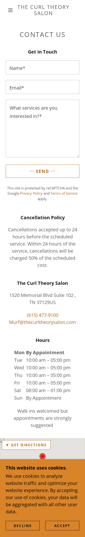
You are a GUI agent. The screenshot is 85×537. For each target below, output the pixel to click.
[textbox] (42, 67)
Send (42, 171)
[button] (10, 10)
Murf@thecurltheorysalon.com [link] (42, 322)
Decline (23, 525)
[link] (43, 10)
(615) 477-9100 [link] (42, 315)
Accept (62, 525)
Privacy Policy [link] (31, 193)
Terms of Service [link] (64, 193)
